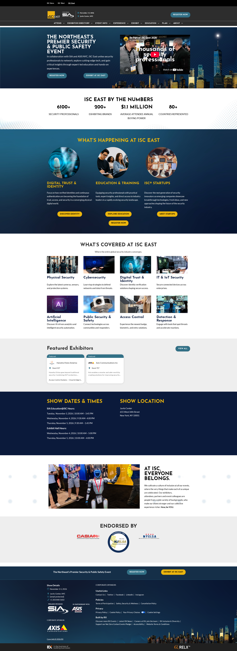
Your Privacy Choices (131, 612)
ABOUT (176, 23)
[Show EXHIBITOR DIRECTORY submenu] (92, 23)
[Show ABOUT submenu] (182, 23)
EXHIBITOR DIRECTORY (78, 23)
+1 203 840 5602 (57, 600)
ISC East (71, 3)
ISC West (61, 3)
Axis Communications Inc (107, 363)
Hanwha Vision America (67, 363)
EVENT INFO (101, 23)
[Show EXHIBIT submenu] (141, 23)
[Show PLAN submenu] (170, 23)
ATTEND (58, 23)
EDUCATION (151, 23)
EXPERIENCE (119, 23)
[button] (180, 15)
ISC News (50, 3)
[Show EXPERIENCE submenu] (128, 23)
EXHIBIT (135, 23)
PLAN (165, 23)
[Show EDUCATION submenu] (159, 23)
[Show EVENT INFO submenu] (110, 23)
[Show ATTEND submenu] (64, 23)
